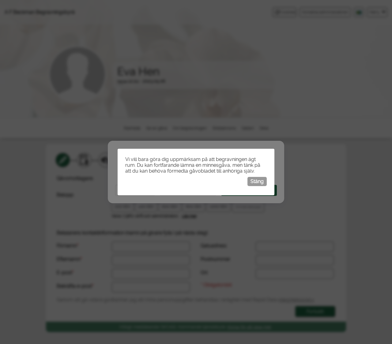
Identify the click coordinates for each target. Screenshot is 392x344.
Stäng (257, 181)
